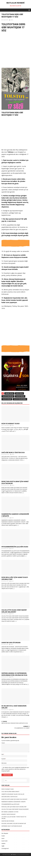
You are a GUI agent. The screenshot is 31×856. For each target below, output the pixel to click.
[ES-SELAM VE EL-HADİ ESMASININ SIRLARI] (15, 703)
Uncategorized (5, 848)
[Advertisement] (15, 49)
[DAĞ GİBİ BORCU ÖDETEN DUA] (15, 450)
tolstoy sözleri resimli (20, 399)
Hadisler (3, 843)
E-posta (3, 758)
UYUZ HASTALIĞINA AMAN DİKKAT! (10, 791)
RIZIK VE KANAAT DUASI (11, 423)
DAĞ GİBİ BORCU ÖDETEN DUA (13, 452)
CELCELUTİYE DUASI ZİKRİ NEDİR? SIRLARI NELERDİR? (14, 611)
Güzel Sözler (5, 841)
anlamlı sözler (9, 393)
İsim (3, 754)
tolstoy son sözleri (8, 396)
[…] (15, 431)
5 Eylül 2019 (5, 20)
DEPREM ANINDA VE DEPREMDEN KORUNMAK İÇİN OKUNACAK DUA (14, 674)
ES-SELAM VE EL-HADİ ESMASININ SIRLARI (14, 707)
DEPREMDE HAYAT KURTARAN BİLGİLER (12, 826)
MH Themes (13, 854)
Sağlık (3, 846)
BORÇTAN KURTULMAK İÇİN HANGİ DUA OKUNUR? (15, 482)
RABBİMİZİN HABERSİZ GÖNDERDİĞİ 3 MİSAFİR (15, 515)
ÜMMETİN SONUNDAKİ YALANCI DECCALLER (13, 794)
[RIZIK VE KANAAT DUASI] (15, 421)
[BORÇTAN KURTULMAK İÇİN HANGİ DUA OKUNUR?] (15, 479)
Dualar (3, 836)
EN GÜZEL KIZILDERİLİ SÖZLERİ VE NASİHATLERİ (14, 823)
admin (11, 20)
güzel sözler (19, 393)
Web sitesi (4, 763)
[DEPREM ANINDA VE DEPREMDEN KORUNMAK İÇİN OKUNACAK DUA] (15, 670)
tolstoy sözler (20, 396)
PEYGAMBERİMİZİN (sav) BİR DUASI (15, 547)
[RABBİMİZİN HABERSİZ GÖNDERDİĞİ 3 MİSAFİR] (15, 511)
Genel (3, 838)
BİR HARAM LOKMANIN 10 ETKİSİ (10, 811)
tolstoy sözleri (7, 399)
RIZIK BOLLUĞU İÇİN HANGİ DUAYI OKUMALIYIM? (15, 578)
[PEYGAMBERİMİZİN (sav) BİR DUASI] (15, 544)
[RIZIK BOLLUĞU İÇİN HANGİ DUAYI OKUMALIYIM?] (15, 574)
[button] (29, 10)
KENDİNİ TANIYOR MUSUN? (8, 814)
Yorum (3, 743)
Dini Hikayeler (5, 833)
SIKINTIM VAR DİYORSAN (11, 643)
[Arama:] (15, 780)
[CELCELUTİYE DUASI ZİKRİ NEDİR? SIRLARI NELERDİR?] (15, 607)
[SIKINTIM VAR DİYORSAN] (15, 640)
